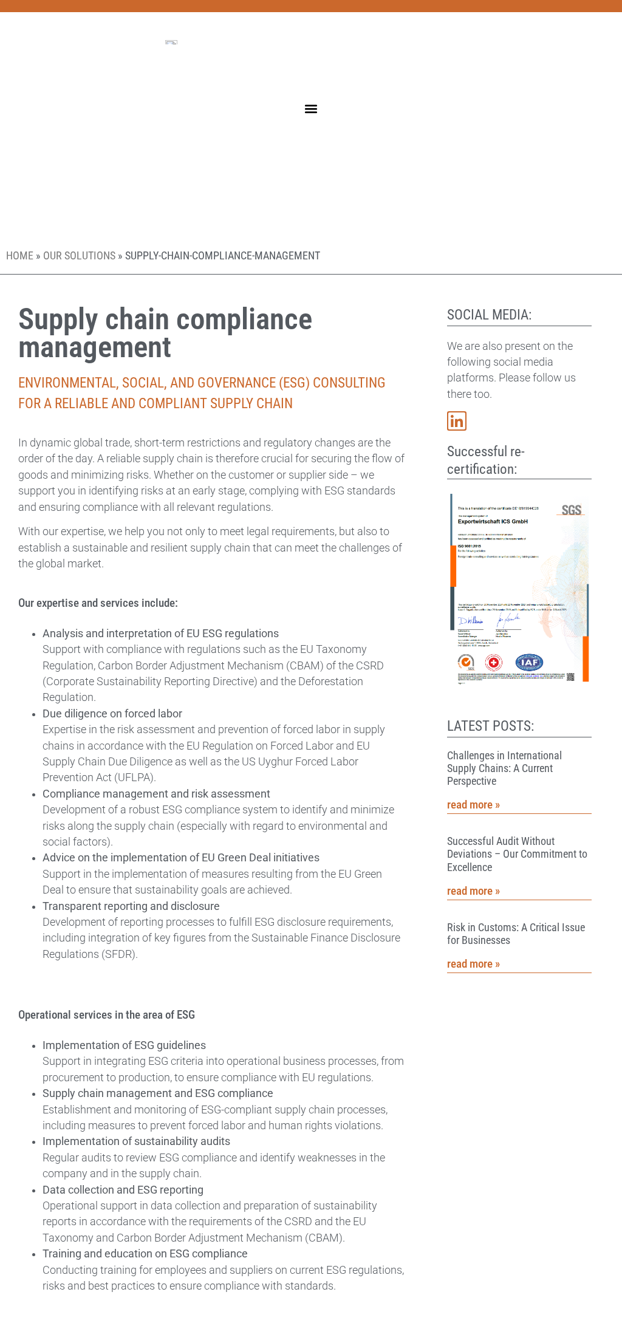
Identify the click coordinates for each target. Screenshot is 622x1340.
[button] (311, 108)
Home (19, 256)
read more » (473, 805)
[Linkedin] (456, 421)
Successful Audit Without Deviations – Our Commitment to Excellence (517, 854)
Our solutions (79, 256)
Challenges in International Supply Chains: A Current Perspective (504, 768)
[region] (158, 1252)
